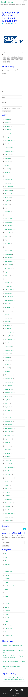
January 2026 (8, 137)
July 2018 (7, 442)
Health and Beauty (9, 586)
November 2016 (9, 513)
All (5, 554)
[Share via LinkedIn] (21, 57)
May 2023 (7, 240)
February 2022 (8, 289)
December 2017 (9, 467)
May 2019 (7, 407)
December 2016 (9, 510)
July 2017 (7, 485)
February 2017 (8, 503)
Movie (6, 596)
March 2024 (8, 215)
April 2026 (7, 126)
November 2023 (9, 229)
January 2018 (8, 463)
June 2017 (7, 488)
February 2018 (8, 460)
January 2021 (8, 336)
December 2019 (9, 382)
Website (4, 102)
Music (6, 600)
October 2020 (8, 346)
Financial (7, 578)
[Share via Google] (8, 57)
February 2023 (8, 250)
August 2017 (8, 481)
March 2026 (8, 129)
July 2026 (7, 119)
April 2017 (7, 495)
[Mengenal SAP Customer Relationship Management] (14, 39)
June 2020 (7, 360)
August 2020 (8, 353)
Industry (7, 589)
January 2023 (8, 254)
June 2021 (7, 318)
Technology (8, 625)
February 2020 (8, 375)
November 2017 (9, 471)
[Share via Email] (4, 61)
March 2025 (8, 172)
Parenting (7, 610)
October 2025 (8, 147)
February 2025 (8, 176)
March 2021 (8, 328)
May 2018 (7, 449)
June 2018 (7, 446)
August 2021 (8, 311)
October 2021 (8, 304)
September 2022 (9, 268)
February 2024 (8, 218)
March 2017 (8, 499)
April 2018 (7, 453)
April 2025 (7, 169)
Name (4, 91)
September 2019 (9, 392)
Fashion (7, 575)
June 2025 (7, 161)
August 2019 (8, 396)
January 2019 (8, 421)
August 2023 (8, 233)
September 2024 (9, 193)
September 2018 (9, 435)
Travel (6, 632)
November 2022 (9, 261)
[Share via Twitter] (13, 57)
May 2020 (7, 364)
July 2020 (7, 357)
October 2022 (8, 264)
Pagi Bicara (15, 23)
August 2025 (8, 154)
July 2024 (7, 201)
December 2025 (9, 140)
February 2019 (8, 417)
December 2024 (9, 183)
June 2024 (7, 204)
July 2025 (7, 158)
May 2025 (7, 165)
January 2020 (8, 378)
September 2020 (9, 350)
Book (6, 557)
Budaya (7, 561)
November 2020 (9, 343)
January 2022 (8, 293)
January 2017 (8, 506)
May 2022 (7, 279)
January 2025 (8, 179)
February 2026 (8, 133)
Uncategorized (8, 635)
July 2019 (7, 400)
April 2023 (7, 243)
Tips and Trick (8, 628)
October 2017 (8, 474)
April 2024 (7, 211)
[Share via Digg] (8, 61)
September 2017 (9, 478)
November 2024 (9, 186)
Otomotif (7, 603)
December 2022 (9, 257)
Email (4, 97)
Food (6, 582)
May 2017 (7, 492)
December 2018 (9, 424)
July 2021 (7, 314)
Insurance (7, 593)
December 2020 (9, 339)
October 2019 (8, 389)
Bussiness (7, 564)
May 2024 (7, 208)
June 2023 (7, 236)
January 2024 (8, 222)
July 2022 (7, 272)
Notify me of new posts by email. (12, 108)
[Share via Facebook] (4, 57)
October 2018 (8, 432)
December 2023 (9, 225)
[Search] (24, 529)
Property (7, 617)
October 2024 (8, 190)
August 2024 (8, 197)
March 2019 (8, 414)
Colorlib (17, 693)
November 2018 (9, 428)
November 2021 (9, 300)
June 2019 (7, 403)
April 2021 (7, 325)
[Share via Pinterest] (17, 57)
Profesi (6, 614)
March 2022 (8, 286)
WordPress (14, 695)
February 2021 (8, 332)
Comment (4, 73)
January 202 (8, 520)
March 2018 (8, 456)
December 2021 (9, 297)
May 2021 (7, 321)
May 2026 (7, 122)
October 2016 (8, 517)
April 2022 (7, 282)
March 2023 (8, 247)
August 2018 (8, 439)
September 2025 (9, 151)
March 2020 (8, 371)
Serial (6, 621)
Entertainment (8, 571)
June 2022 (7, 275)
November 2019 (9, 385)
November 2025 (9, 144)
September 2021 (9, 307)
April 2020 (7, 368)
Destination (8, 568)
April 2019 (7, 410)
